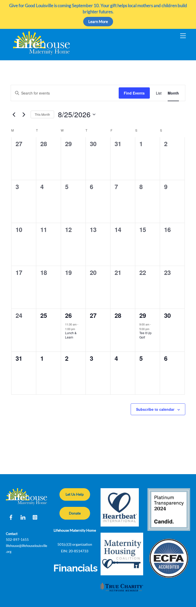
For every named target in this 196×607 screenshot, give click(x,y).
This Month (42, 114)
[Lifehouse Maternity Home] (41, 53)
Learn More (98, 21)
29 (142, 315)
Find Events (134, 93)
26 (68, 315)
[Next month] (24, 114)
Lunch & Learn (71, 335)
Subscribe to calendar (155, 409)
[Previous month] (14, 114)
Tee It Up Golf (145, 335)
